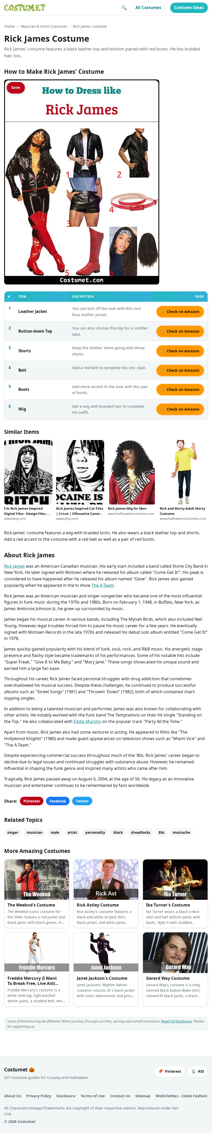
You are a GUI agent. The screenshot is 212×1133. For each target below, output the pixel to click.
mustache (181, 832)
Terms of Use (93, 1095)
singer (12, 832)
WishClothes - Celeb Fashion (181, 1095)
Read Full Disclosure (176, 1021)
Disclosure (65, 1095)
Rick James (14, 566)
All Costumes (148, 7)
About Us (12, 1095)
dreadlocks (140, 832)
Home (10, 26)
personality (95, 832)
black (118, 832)
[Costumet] (24, 8)
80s (161, 832)
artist (72, 832)
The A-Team (103, 585)
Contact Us (120, 1095)
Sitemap (142, 1095)
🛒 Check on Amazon (180, 311)
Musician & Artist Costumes (44, 26)
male (55, 832)
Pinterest (32, 801)
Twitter (82, 801)
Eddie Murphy (87, 721)
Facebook (58, 801)
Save (15, 87)
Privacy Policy (38, 1095)
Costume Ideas (189, 7)
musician (34, 832)
